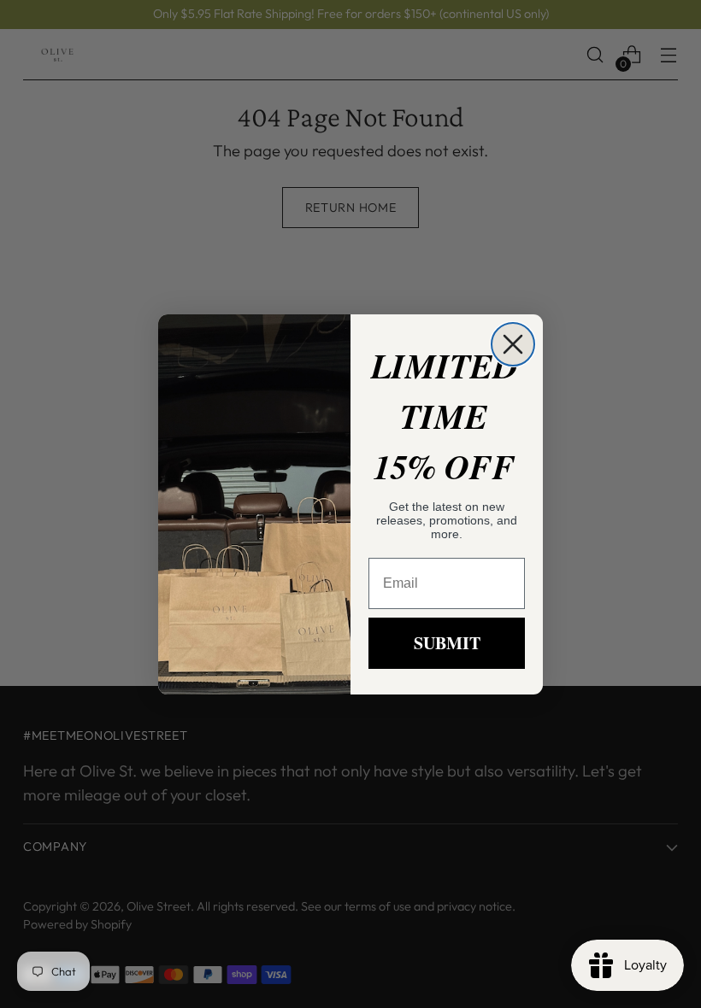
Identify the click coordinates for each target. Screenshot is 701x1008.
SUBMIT (447, 642)
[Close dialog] (513, 344)
